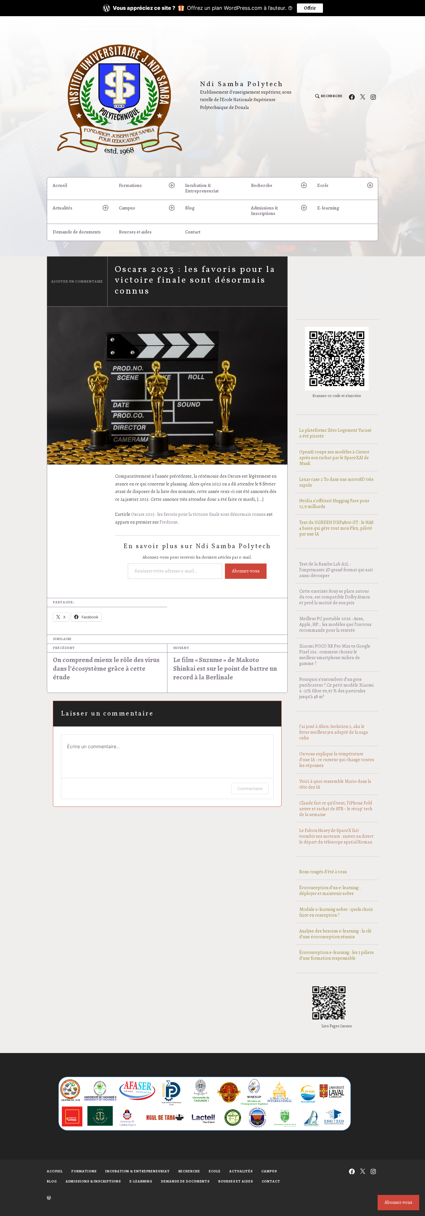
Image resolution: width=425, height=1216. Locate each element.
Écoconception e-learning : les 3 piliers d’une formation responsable (336, 955)
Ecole (322, 185)
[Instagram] (373, 96)
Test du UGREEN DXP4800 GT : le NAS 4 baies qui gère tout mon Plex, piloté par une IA (336, 528)
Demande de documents (77, 232)
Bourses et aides (135, 232)
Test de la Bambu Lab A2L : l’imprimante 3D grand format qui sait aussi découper (336, 570)
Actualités (62, 208)
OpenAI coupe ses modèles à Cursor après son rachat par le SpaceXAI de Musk (334, 458)
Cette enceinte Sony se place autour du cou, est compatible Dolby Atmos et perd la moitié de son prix (334, 597)
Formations (130, 185)
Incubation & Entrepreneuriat (202, 188)
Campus (127, 208)
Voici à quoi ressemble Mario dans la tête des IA (335, 784)
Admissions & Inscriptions (264, 211)
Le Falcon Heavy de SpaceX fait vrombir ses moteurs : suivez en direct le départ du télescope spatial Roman (336, 836)
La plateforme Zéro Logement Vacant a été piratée (335, 433)
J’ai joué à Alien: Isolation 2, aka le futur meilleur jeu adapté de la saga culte (333, 732)
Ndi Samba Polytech (242, 84)
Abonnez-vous (246, 571)
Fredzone (169, 522)
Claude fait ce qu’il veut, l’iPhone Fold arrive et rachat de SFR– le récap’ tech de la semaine (335, 809)
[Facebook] (352, 96)
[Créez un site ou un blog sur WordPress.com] (49, 1198)
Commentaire (250, 788)
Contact (192, 232)
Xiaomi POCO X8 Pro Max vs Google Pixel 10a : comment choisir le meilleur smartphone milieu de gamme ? (334, 655)
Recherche (261, 185)
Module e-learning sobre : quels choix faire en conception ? (336, 912)
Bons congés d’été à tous (323, 872)
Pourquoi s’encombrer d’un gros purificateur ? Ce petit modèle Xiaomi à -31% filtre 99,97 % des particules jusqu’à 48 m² (336, 688)
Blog (190, 208)
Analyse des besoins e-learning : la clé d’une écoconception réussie (335, 934)
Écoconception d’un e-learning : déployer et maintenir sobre (330, 891)
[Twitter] (362, 96)
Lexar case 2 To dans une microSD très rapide (336, 482)
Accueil (60, 185)
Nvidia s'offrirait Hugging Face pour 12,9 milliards (334, 504)
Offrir (310, 8)
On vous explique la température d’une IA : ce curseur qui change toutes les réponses (336, 760)
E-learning (328, 208)
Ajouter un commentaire (77, 281)
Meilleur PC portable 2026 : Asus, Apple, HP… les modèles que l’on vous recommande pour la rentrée (335, 624)
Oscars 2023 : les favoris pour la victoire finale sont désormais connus (198, 514)
